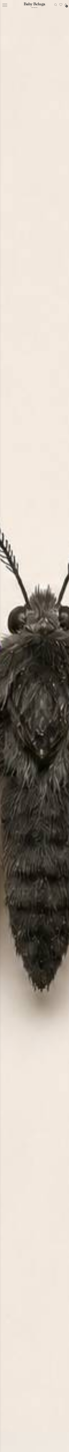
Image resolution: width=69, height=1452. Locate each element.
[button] (4, 5)
